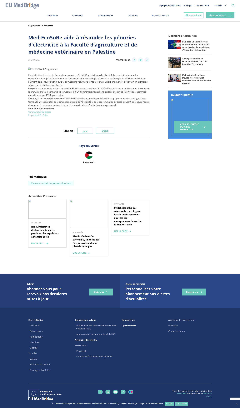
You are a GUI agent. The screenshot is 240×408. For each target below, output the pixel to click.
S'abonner (99, 292)
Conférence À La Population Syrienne (94, 356)
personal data (207, 395)
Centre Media (52, 15)
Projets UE (81, 351)
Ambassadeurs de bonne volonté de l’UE (95, 334)
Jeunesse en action (105, 15)
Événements (36, 331)
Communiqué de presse (39, 111)
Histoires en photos (40, 364)
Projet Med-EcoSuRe (38, 115)
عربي (85, 131)
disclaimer (182, 393)
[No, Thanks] (236, 403)
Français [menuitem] (218, 5)
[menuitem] (219, 5)
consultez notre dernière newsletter (189, 127)
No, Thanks (182, 404)
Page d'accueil (34, 25)
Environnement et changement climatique (51, 183)
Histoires (34, 342)
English (105, 131)
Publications (36, 336)
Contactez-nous (202, 5)
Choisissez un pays (217, 15)
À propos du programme (170, 5)
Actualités (48, 25)
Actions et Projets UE (160, 15)
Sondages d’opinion (40, 370)
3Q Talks (32, 353)
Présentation (81, 345)
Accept (169, 404)
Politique (188, 5)
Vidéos (33, 359)
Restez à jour (195, 15)
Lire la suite (38, 243)
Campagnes (133, 15)
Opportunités (77, 15)
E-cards (34, 347)
